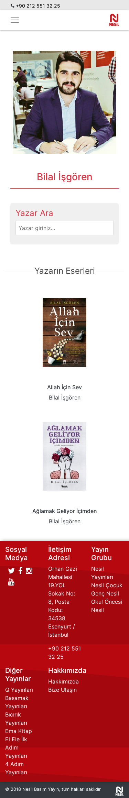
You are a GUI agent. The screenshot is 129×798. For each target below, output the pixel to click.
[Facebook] (20, 570)
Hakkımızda (63, 681)
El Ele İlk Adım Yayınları (16, 747)
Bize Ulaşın (62, 689)
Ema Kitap (18, 731)
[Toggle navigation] (15, 19)
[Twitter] (11, 570)
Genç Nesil (105, 593)
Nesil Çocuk (106, 585)
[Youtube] (11, 581)
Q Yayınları (19, 689)
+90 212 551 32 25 (38, 6)
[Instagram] (29, 570)
